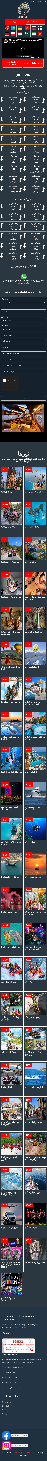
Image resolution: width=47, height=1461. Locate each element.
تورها (6, 1410)
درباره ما (8, 1402)
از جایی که (4, 299)
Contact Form (10, 1373)
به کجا (3, 308)
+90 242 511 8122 (11, 1383)
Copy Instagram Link (19, 1445)
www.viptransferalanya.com (15, 1388)
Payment (6, 1333)
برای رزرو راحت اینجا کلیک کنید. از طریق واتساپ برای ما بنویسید (24, 281)
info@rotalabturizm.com (14, 1368)
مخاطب (7, 1418)
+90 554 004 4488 (11, 1378)
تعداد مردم (4, 325)
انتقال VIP (8, 1406)
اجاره (7, 1414)
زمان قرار (4, 317)
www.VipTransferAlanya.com (26, 1452)
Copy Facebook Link (19, 1435)
